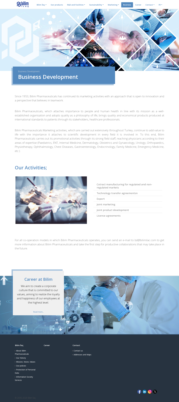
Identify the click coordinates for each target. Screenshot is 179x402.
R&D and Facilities (75, 5)
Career (138, 5)
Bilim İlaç (41, 5)
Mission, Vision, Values (25, 362)
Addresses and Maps (82, 354)
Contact (149, 5)
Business (127, 5)
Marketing (112, 5)
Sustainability (95, 5)
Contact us (78, 350)
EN (160, 5)
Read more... (38, 312)
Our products (57, 5)
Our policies (21, 365)
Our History (21, 358)
